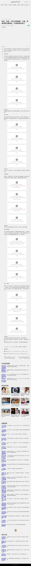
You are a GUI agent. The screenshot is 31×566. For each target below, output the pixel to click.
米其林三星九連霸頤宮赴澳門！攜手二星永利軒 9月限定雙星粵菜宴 (18, 459)
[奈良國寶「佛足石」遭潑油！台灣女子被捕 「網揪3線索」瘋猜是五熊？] (4, 538)
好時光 (19, 4)
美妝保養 (14, 4)
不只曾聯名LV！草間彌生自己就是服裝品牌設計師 (15, 468)
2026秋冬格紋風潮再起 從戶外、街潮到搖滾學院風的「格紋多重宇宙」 (25, 415)
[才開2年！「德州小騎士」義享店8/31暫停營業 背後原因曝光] (4, 435)
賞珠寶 (22, 4)
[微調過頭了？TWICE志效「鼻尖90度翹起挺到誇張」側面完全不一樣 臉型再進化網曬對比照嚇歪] (4, 478)
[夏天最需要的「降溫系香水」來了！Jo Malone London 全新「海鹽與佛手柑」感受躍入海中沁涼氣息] (4, 379)
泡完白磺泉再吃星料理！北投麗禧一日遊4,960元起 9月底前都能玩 (18, 438)
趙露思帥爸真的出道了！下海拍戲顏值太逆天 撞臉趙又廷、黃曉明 (17, 541)
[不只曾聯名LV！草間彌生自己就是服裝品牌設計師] (4, 469)
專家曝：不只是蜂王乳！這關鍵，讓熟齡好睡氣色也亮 (6, 394)
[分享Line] (2, 52)
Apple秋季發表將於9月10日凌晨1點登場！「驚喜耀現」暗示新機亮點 (18, 515)
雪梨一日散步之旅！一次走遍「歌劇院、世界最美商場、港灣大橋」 (18, 498)
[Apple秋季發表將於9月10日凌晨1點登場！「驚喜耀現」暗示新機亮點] (4, 517)
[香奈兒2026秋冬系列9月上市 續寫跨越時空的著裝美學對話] (4, 525)
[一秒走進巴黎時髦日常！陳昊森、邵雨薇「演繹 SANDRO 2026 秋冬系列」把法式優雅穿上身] (4, 456)
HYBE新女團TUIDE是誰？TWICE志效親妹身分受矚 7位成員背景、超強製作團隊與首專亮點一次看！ (15, 405)
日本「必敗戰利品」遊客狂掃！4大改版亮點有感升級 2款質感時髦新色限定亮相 (15, 394)
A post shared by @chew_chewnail (16, 221)
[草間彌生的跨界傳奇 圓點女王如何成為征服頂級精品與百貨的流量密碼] (4, 465)
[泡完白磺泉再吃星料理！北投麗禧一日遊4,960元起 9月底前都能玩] (4, 439)
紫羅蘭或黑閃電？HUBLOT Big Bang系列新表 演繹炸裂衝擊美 (17, 446)
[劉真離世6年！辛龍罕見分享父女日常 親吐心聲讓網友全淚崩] (4, 555)
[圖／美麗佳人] (15, 36)
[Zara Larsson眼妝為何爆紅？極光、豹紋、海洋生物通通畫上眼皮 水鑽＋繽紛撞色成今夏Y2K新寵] (4, 375)
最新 (2, 4)
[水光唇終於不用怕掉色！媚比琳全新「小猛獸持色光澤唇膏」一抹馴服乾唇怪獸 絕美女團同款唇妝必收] (4, 366)
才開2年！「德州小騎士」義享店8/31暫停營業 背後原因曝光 (17, 434)
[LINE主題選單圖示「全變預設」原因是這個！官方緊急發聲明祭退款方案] (4, 508)
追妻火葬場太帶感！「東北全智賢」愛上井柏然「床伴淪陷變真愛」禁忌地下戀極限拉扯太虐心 (15, 415)
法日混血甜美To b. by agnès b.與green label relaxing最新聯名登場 (18, 425)
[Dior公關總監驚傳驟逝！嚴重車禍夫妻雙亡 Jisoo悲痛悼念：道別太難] (4, 559)
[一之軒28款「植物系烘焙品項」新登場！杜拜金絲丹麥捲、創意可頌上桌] (4, 521)
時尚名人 (5, 4)
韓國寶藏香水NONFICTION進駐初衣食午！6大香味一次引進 (16, 351)
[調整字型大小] (2, 57)
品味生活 (26, 4)
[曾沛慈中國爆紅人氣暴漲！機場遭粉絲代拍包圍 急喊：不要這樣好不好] (4, 482)
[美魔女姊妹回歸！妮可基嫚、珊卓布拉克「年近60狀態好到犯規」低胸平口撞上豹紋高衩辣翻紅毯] (4, 487)
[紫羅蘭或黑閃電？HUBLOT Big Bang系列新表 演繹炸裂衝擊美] (4, 448)
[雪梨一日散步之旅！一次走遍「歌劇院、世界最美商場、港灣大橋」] (4, 500)
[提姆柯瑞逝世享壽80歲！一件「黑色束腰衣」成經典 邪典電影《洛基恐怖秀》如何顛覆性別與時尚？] (4, 452)
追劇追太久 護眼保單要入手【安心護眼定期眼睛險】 (25, 404)
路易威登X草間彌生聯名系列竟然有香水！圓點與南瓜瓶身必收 (16, 353)
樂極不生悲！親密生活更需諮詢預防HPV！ (6, 404)
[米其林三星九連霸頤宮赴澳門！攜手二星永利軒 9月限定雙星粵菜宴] (4, 461)
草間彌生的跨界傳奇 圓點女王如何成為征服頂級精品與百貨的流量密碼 (18, 464)
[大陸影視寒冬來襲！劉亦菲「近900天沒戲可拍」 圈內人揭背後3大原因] (4, 546)
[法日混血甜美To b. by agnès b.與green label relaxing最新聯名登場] (4, 426)
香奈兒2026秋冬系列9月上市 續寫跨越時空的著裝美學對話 (16, 524)
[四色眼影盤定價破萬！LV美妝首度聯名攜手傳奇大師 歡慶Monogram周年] (4, 371)
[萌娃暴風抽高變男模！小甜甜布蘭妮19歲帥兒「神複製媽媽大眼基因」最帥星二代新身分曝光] (4, 491)
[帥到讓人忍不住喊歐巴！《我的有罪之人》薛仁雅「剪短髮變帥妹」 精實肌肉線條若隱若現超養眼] (4, 495)
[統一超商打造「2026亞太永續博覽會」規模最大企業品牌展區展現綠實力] (4, 431)
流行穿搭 (10, 4)
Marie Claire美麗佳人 (11, 346)
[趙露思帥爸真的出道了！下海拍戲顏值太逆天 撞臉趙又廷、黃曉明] (4, 542)
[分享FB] (2, 49)
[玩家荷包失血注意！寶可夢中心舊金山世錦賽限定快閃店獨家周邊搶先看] (4, 512)
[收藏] (2, 55)
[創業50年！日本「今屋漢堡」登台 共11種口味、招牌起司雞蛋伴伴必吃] (4, 444)
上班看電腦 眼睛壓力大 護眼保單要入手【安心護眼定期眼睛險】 (25, 394)
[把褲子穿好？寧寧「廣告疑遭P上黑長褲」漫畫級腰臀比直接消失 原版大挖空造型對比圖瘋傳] (4, 504)
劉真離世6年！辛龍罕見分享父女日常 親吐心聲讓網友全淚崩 (17, 554)
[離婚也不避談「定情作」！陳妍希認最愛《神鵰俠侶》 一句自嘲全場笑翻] (4, 474)
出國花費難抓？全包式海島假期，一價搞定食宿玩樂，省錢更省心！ (6, 415)
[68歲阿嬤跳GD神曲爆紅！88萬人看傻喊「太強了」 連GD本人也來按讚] (4, 551)
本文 (6, 346)
